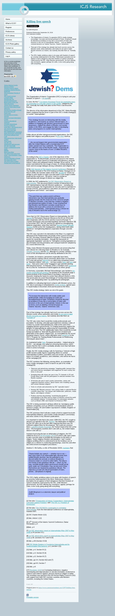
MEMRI (6, 150)
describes (60, 136)
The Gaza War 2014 (10, 160)
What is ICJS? (11, 23)
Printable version (32, 597)
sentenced (72, 266)
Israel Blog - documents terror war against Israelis (13, 128)
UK (47, 251)
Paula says (7, 113)
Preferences (10, 31)
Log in (9, 56)
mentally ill (31, 318)
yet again (45, 98)
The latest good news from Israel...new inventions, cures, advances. (13, 155)
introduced (65, 335)
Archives (9, 40)
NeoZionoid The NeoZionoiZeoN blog (10, 100)
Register (9, 27)
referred (45, 260)
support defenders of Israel (12, 158)
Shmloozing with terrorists (12, 144)
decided (61, 173)
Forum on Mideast (9, 125)
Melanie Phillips (9, 87)
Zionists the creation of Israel (12, 110)
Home (8, 19)
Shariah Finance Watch (11, 88)
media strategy (60, 285)
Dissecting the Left (9, 111)
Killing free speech (38, 21)
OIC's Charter (44, 157)
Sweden (29, 251)
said (46, 262)
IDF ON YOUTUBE (9, 146)
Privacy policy (11, 52)
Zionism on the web (10, 130)
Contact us (9, 48)
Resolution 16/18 (36, 570)
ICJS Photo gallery (12, 44)
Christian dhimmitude (10, 124)
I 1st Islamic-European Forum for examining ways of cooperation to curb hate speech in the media (50, 102)
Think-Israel (7, 141)
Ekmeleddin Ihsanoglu (43, 427)
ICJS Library (10, 36)
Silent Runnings (9, 104)
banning (51, 421)
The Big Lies (8, 143)
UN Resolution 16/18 (47, 435)
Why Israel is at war (10, 96)
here (64, 262)
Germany (36, 251)
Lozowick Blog (8, 97)
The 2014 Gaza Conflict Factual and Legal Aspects (12, 162)
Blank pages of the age (11, 102)
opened (29, 218)
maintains (66, 448)
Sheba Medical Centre (11, 85)
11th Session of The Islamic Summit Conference (48, 169)
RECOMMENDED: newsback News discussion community (13, 132)
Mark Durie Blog (9, 152)
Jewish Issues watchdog (11, 105)
